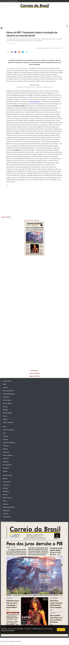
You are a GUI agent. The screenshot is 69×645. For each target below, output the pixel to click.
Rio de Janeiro (7, 465)
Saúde (5, 501)
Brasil (4, 384)
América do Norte (8, 430)
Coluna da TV (7, 482)
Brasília (5, 479)
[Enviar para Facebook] (15, 52)
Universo (6, 514)
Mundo (5, 494)
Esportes (5, 439)
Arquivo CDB (7, 381)
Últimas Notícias (8, 422)
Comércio (6, 485)
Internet (5, 488)
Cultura (5, 387)
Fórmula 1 (6, 446)
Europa (5, 406)
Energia (5, 436)
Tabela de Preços (34, 376)
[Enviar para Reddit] (19, 52)
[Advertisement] (34, 17)
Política (5, 419)
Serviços (5, 504)
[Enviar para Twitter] (12, 52)
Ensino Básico (7, 400)
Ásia (4, 433)
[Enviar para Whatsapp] (26, 52)
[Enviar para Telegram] (23, 52)
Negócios (6, 462)
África (4, 427)
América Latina (7, 475)
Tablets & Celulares (9, 507)
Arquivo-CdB (12, 43)
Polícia (5, 416)
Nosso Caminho (34, 373)
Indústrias (6, 452)
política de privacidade (7, 630)
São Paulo (6, 468)
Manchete (6, 491)
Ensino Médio (7, 403)
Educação (6, 397)
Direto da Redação (9, 394)
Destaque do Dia (8, 391)
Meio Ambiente (7, 455)
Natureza (6, 458)
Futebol (5, 449)
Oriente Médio (7, 413)
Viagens (5, 471)
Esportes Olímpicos (9, 442)
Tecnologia (6, 510)
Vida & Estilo (7, 517)
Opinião (5, 410)
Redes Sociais (7, 498)
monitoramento (35, 101)
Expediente (34, 370)
